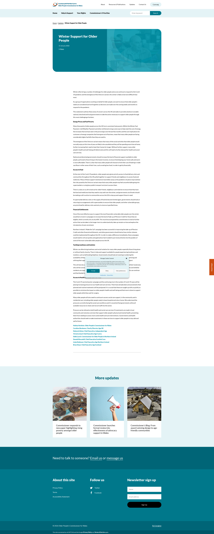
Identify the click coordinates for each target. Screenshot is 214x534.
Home (55, 13)
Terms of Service (100, 532)
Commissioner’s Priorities (100, 13)
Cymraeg (156, 4)
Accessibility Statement (61, 497)
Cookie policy (103, 275)
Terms (55, 492)
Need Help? (212, 267)
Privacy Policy (110, 275)
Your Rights (81, 13)
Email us (96, 458)
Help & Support (67, 13)
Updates (132, 4)
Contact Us (142, 4)
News (62, 49)
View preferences (121, 270)
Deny (107, 270)
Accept (93, 270)
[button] (126, 258)
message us (115, 458)
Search (155, 13)
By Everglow (156, 526)
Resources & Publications (117, 4)
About (103, 4)
